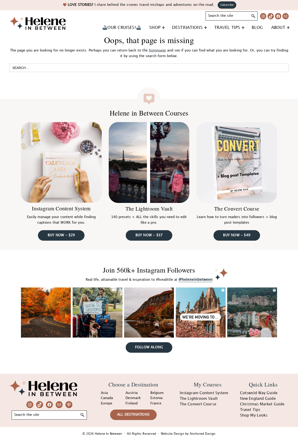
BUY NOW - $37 (149, 235)
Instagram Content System (61, 208)
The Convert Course (236, 208)
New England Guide (258, 398)
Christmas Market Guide (262, 404)
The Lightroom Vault (149, 208)
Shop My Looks (254, 415)
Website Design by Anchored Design (188, 433)
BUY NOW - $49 (236, 235)
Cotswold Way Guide (259, 393)
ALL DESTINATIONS (133, 414)
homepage (157, 50)
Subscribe (227, 5)
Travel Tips (250, 410)
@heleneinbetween (196, 279)
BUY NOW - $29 (61, 235)
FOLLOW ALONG (149, 347)
